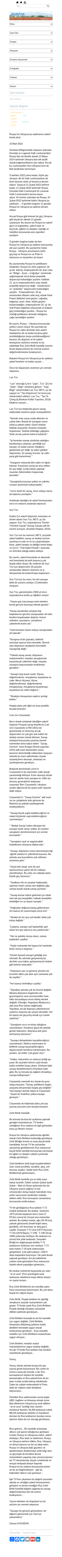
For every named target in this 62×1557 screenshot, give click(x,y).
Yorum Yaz (29, 1532)
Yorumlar (14, 1532)
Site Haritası (15, 99)
